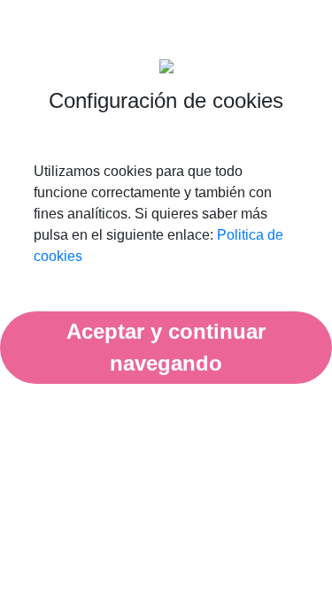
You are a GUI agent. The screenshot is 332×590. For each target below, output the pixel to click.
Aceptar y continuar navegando (166, 347)
